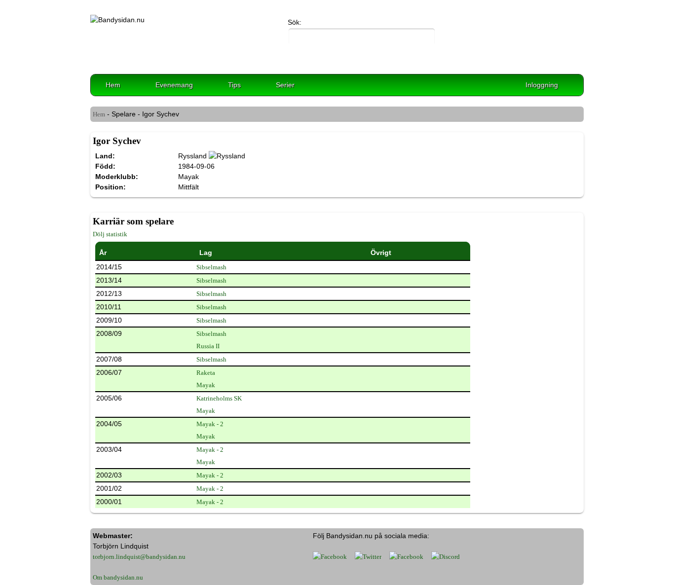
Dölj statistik (110, 234)
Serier (285, 85)
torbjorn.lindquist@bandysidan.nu (139, 556)
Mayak (205, 385)
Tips (234, 85)
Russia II (208, 346)
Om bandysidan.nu (118, 577)
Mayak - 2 (210, 424)
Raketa (205, 372)
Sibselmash (211, 267)
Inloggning (541, 85)
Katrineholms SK (219, 398)
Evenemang (174, 85)
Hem (113, 85)
